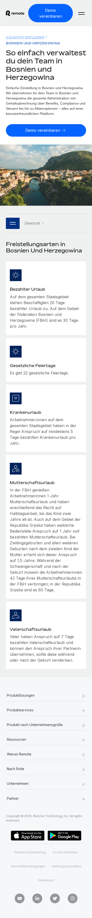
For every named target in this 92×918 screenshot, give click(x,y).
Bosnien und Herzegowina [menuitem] (33, 43)
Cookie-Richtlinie (65, 852)
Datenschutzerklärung (30, 852)
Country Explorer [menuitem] (25, 37)
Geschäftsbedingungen (28, 866)
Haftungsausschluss (66, 866)
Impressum (46, 880)
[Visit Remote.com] (15, 13)
